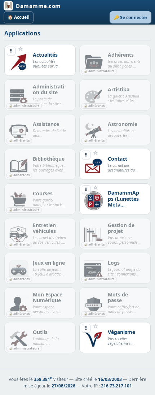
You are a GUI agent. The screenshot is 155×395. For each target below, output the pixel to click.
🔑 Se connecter (130, 17)
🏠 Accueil (19, 17)
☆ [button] (20, 49)
